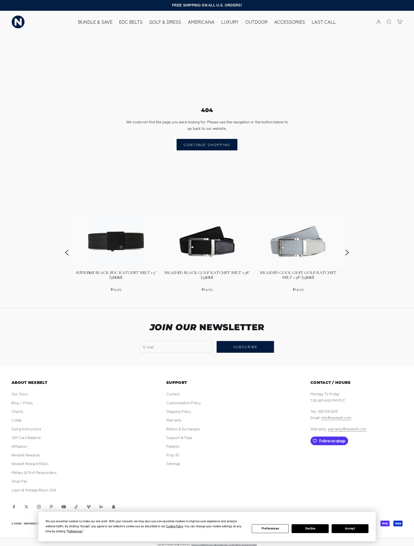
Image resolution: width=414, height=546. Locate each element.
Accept (350, 528)
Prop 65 (172, 455)
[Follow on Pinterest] (51, 506)
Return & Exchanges (183, 429)
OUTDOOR (256, 21)
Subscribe (245, 346)
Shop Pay (19, 481)
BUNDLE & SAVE (95, 21)
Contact (173, 394)
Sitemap (173, 463)
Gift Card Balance (26, 437)
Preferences (270, 528)
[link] (115, 252)
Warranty (174, 420)
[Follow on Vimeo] (88, 506)
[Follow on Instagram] (38, 506)
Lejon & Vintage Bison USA (34, 490)
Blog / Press (22, 402)
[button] (66, 252)
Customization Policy (183, 402)
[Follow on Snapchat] (113, 506)
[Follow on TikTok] (76, 506)
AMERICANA (201, 21)
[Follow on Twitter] (26, 506)
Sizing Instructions (26, 429)
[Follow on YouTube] (63, 506)
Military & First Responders (34, 472)
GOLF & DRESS (165, 21)
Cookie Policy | (223, 544)
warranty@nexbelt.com (347, 429)
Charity (17, 411)
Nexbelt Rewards (26, 455)
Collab (17, 420)
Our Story (20, 394)
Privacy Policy (212, 544)
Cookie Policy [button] (174, 526)
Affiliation (19, 446)
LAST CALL (324, 21)
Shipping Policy (178, 411)
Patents (172, 446)
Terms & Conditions (199, 544)
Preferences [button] (74, 531)
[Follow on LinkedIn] (101, 506)
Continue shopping (207, 144)
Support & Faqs (179, 437)
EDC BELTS (131, 21)
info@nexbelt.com (336, 417)
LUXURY (230, 21)
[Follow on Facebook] (14, 506)
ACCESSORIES (289, 21)
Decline (310, 528)
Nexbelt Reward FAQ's (30, 463)
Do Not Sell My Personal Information (243, 544)
